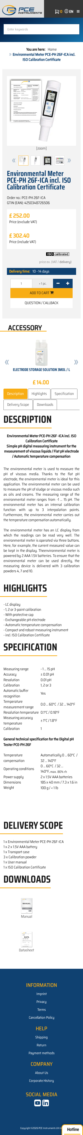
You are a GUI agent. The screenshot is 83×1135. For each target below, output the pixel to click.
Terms (41, 1009)
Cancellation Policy (41, 1017)
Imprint (41, 994)
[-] (58, 283)
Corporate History (41, 1080)
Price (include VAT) (22, 241)
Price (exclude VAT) (23, 221)
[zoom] (41, 148)
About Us (41, 1073)
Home (52, 49)
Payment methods (42, 1053)
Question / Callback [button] (41, 303)
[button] (13, 161)
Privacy (41, 1002)
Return (41, 1045)
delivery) (65, 261)
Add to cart (40, 293)
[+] (68, 283)
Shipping (41, 1037)
